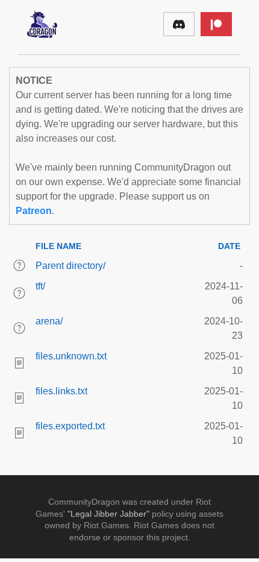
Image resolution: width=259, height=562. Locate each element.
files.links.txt (61, 391)
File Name (58, 246)
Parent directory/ (70, 265)
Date (229, 246)
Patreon (34, 211)
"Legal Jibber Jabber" (108, 514)
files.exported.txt (70, 426)
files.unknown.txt (71, 356)
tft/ (40, 286)
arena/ (49, 321)
